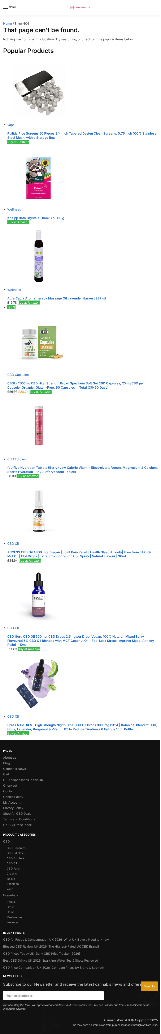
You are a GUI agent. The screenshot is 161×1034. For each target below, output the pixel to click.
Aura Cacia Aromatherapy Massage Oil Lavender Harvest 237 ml (56, 298)
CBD (6, 841)
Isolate (11, 878)
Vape (11, 125)
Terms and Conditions (19, 819)
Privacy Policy (13, 808)
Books (11, 901)
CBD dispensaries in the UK (23, 780)
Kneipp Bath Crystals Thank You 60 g (35, 218)
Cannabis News (14, 769)
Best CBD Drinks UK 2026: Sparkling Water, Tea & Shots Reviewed (50, 960)
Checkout (10, 785)
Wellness (14, 209)
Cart (6, 774)
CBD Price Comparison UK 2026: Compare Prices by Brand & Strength (53, 968)
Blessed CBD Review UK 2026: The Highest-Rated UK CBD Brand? (51, 946)
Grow (10, 907)
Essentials (10, 895)
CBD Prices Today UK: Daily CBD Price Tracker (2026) (41, 954)
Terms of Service (82, 1005)
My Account (12, 802)
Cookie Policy (13, 797)
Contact (9, 791)
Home (7, 24)
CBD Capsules (18, 375)
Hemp (10, 912)
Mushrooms (14, 917)
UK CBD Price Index (17, 825)
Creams (12, 873)
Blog (6, 763)
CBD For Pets (15, 858)
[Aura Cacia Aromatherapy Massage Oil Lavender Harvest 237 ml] (82, 256)
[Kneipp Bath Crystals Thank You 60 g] (82, 175)
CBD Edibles (16, 459)
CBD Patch (14, 868)
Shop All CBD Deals (17, 814)
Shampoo (13, 883)
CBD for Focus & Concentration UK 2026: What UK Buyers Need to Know (56, 940)
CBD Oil (13, 544)
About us (9, 757)
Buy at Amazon (18, 142)
